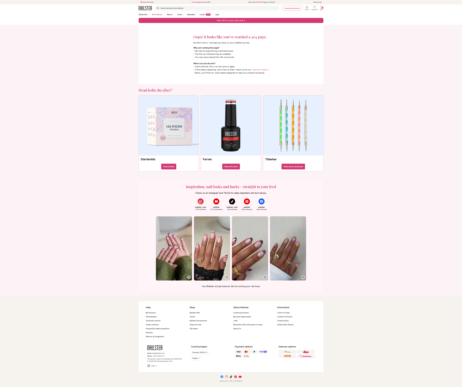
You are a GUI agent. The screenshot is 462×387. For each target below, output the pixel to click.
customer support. (260, 69)
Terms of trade (283, 313)
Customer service (153, 321)
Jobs (235, 321)
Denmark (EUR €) (199, 352)
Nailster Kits (195, 313)
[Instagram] (226, 377)
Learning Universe (292, 8)
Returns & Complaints (155, 336)
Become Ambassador (242, 317)
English (195, 358)
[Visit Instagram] (174, 248)
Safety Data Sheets (285, 325)
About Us (237, 329)
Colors (179, 14)
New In (169, 14)
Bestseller (191, 14)
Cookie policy (283, 321)
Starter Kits (143, 14)
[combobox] (217, 8)
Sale (217, 14)
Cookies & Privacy (284, 317)
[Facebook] (222, 377)
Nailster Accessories (198, 321)
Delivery (149, 333)
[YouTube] (240, 377)
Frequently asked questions (157, 329)
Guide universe (152, 325)
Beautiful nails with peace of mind (247, 325)
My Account (151, 313)
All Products (157, 14)
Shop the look (195, 325)
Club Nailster (151, 317)
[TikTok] (231, 377)
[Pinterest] (235, 377)
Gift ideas (194, 329)
